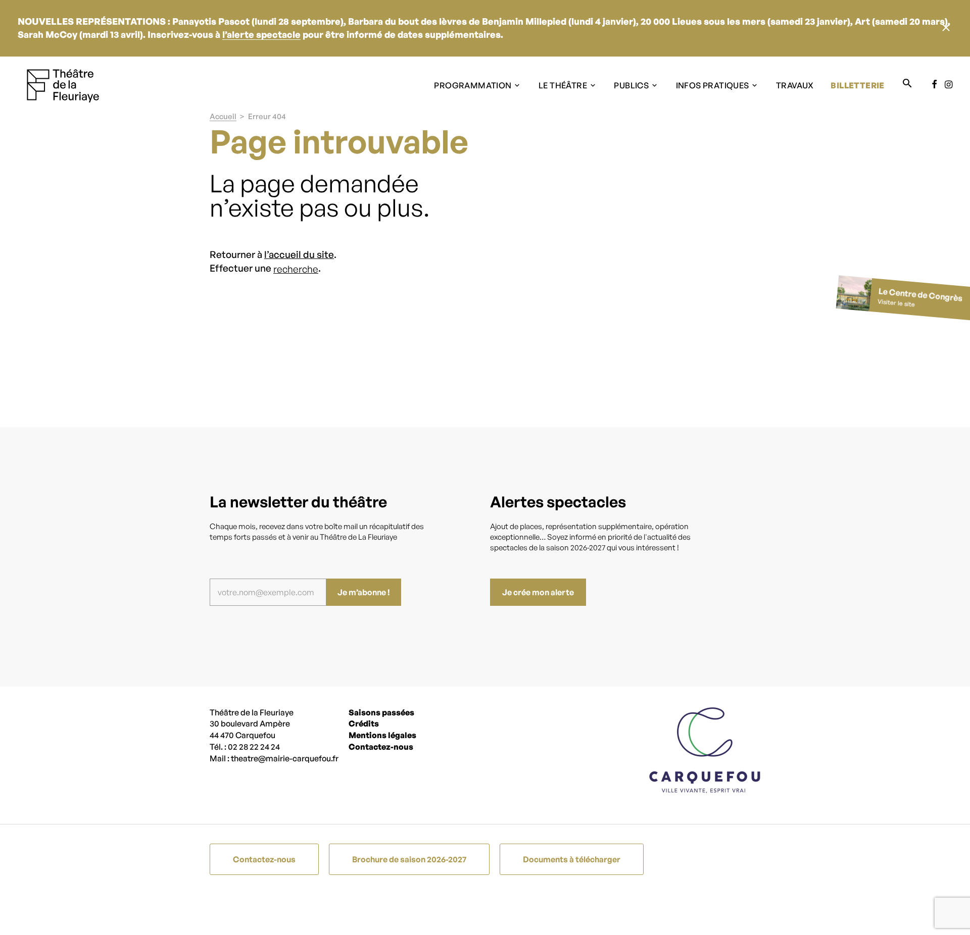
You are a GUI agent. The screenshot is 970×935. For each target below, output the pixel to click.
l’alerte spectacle (261, 34)
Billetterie (857, 85)
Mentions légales (382, 735)
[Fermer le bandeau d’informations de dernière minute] (946, 28)
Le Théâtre (563, 85)
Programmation (472, 85)
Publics (631, 85)
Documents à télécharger (571, 859)
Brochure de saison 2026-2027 (409, 859)
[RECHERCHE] (907, 83)
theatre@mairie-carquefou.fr (284, 758)
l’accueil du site (299, 254)
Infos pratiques (712, 85)
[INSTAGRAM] (946, 85)
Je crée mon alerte (538, 592)
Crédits (364, 723)
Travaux (795, 85)
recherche (295, 269)
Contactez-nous (381, 747)
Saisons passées (381, 712)
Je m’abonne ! (363, 592)
